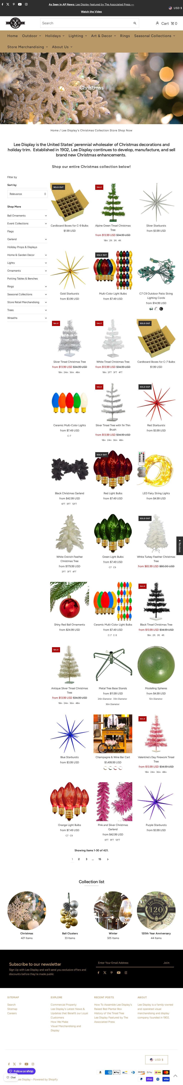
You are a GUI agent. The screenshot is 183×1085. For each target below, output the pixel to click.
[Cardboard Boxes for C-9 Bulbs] (69, 202)
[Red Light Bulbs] (112, 469)
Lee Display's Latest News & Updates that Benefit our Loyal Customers (69, 1013)
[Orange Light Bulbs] (69, 801)
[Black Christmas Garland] (69, 469)
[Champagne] (105, 768)
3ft (115, 240)
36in (72, 372)
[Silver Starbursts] (156, 202)
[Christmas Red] (115, 768)
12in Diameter (155, 699)
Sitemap (12, 1009)
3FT (115, 372)
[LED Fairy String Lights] (156, 469)
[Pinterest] (13, 4)
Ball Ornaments (16, 215)
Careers (12, 1013)
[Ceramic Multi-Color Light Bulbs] (112, 601)
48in (78, 372)
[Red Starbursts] (156, 402)
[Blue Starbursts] (69, 733)
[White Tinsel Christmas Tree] (112, 338)
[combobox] (85, 23)
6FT (63, 504)
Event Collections (17, 223)
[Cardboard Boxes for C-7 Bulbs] (156, 338)
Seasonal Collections (19, 294)
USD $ (178, 8)
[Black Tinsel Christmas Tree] (156, 601)
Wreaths (12, 318)
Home (55, 130)
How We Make (59, 1021)
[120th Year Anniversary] (156, 910)
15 (99, 859)
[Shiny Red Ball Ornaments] (69, 601)
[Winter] (113, 910)
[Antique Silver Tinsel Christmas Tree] (69, 664)
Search (11, 1004)
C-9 (115, 635)
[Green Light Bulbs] (112, 533)
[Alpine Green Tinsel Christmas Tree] (112, 202)
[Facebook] (2, 4)
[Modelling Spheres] (156, 664)
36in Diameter (112, 704)
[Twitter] (7, 4)
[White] (156, 309)
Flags (10, 231)
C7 (110, 567)
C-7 (69, 436)
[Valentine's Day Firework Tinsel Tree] (156, 733)
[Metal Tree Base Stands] (112, 664)
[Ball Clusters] (70, 910)
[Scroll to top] (175, 1076)
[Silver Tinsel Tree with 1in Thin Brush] (112, 402)
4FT (120, 372)
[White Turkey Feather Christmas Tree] (156, 533)
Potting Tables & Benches (22, 278)
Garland (12, 239)
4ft (119, 240)
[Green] (151, 309)
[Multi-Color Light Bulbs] (112, 270)
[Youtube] (19, 4)
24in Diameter (105, 699)
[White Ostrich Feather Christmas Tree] (69, 533)
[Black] (161, 309)
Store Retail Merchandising (23, 302)
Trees (10, 310)
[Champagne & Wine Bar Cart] (112, 733)
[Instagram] (26, 4)
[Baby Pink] (120, 768)
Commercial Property (63, 1004)
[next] (107, 859)
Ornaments (14, 270)
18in (106, 240)
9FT (69, 504)
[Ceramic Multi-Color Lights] (69, 402)
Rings (10, 286)
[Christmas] (26, 910)
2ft (110, 240)
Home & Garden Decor (20, 255)
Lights (11, 262)
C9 (114, 567)
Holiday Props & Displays (22, 247)
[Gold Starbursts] (69, 270)
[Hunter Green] (110, 768)
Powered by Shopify (45, 1079)
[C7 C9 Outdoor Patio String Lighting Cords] (156, 270)
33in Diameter (120, 699)
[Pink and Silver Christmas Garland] (112, 801)
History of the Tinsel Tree (109, 1013)
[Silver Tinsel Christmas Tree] (69, 338)
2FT (110, 372)
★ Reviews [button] (179, 545)
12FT (74, 504)
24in (66, 372)
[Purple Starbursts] (156, 801)
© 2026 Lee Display (19, 1079)
